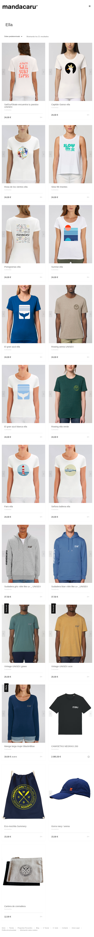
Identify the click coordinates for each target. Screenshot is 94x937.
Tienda (11, 928)
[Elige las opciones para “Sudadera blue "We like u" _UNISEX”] (88, 597)
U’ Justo (55, 928)
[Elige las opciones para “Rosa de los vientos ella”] (41, 197)
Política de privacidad (9, 930)
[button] (89, 757)
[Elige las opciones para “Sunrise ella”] (88, 277)
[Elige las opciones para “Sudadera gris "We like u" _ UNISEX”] (41, 597)
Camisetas (7, 110)
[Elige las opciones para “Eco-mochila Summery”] (41, 837)
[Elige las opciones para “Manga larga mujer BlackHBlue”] (41, 757)
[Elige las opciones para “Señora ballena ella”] (88, 517)
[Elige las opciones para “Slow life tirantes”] (88, 197)
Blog (37, 928)
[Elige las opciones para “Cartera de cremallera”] (41, 917)
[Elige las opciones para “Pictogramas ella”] (41, 277)
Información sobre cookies (28, 930)
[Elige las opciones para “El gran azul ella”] (41, 357)
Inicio (3, 928)
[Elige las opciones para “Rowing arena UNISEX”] (88, 357)
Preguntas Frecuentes (25, 928)
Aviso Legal (76, 928)
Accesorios (55, 749)
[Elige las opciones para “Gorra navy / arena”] (88, 837)
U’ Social (46, 928)
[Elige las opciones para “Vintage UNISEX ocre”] (88, 677)
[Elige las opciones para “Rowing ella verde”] (88, 437)
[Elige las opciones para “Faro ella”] (41, 517)
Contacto (65, 928)
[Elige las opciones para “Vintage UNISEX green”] (41, 677)
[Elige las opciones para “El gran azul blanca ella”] (41, 437)
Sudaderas (8, 589)
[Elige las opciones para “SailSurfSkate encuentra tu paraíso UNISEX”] (41, 117)
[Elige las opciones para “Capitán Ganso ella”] (88, 115)
